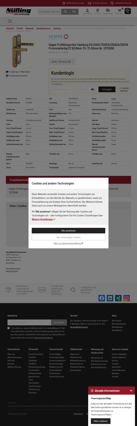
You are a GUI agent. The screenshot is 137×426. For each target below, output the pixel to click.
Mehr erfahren (101, 421)
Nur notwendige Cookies (68, 237)
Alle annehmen (68, 230)
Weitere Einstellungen (43, 219)
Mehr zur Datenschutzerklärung (67, 243)
